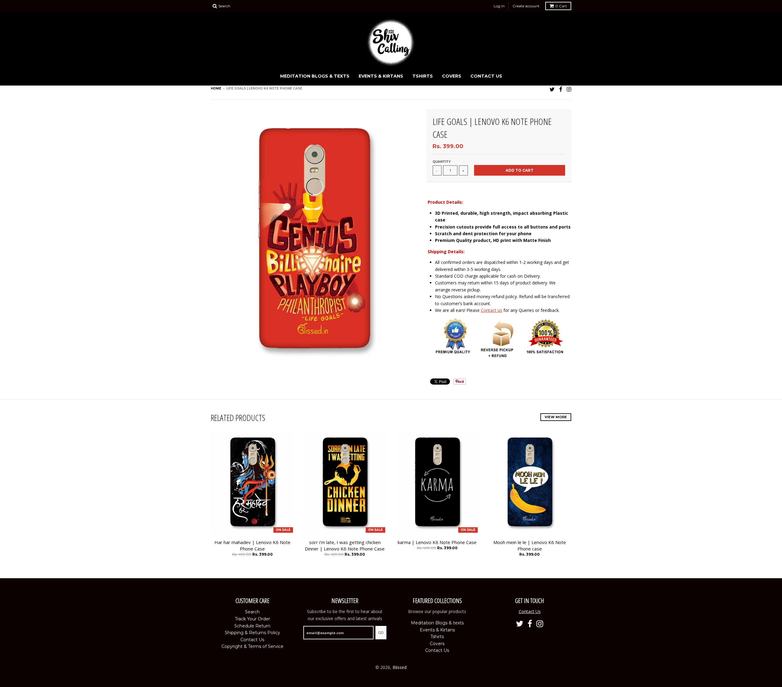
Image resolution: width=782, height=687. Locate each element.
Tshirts (422, 76)
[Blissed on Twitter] (552, 89)
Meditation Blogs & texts (314, 76)
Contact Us (486, 76)
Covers (451, 76)
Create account (526, 6)
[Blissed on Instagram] (569, 89)
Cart (561, 6)
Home (216, 88)
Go (380, 632)
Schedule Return (252, 626)
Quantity (442, 162)
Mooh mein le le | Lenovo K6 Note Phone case (529, 545)
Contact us (491, 310)
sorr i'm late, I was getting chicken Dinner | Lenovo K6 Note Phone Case (345, 545)
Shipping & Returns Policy (252, 632)
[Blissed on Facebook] (560, 89)
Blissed (400, 667)
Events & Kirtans (381, 76)
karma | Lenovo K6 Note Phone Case (437, 542)
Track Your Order (252, 619)
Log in (499, 6)
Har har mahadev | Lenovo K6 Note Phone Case (252, 545)
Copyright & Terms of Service (252, 646)
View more (556, 417)
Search (252, 612)
